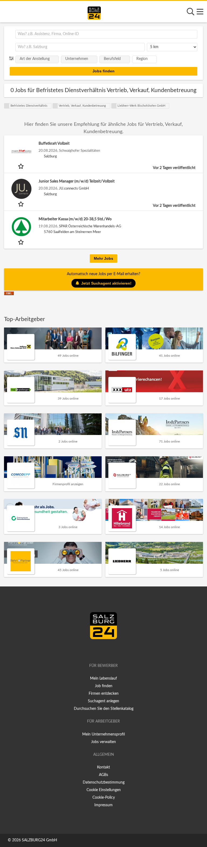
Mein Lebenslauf (103, 678)
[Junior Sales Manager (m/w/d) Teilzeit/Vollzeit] (21, 189)
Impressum (103, 805)
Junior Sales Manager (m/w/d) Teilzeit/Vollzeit (77, 181)
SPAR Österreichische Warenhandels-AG (90, 226)
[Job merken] (21, 166)
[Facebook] (101, 650)
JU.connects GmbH (74, 188)
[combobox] (106, 34)
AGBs (103, 775)
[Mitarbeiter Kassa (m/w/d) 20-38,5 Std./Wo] (21, 227)
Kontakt (103, 767)
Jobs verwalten (103, 742)
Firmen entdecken (104, 694)
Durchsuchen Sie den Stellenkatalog (103, 709)
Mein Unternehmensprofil (103, 734)
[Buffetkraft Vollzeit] (21, 151)
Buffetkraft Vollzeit (54, 144)
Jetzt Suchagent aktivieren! (106, 283)
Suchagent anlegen (103, 701)
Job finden (103, 686)
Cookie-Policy (103, 797)
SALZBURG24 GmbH (39, 840)
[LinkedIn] (109, 650)
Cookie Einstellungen (104, 790)
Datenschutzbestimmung (104, 782)
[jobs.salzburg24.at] (94, 12)
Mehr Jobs (103, 258)
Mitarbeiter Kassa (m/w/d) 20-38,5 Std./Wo (75, 219)
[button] (12, 59)
